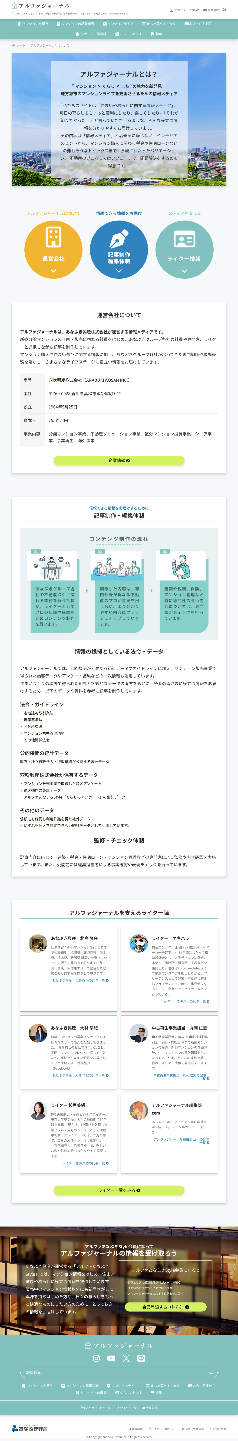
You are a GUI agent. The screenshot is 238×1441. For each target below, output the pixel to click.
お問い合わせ (218, 1429)
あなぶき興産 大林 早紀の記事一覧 (79, 1075)
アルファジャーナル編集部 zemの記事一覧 (181, 1141)
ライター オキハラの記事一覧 (184, 1001)
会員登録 (213, 10)
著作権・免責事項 (193, 1429)
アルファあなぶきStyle (107, 1246)
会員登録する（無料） (163, 1307)
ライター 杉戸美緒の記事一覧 (84, 1163)
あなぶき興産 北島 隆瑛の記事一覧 (79, 980)
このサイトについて (187, 10)
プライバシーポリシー (162, 1429)
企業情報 (117, 460)
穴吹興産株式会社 (65, 380)
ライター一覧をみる (117, 1190)
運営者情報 (136, 1429)
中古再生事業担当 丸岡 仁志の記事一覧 (181, 1077)
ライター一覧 (128, 1408)
